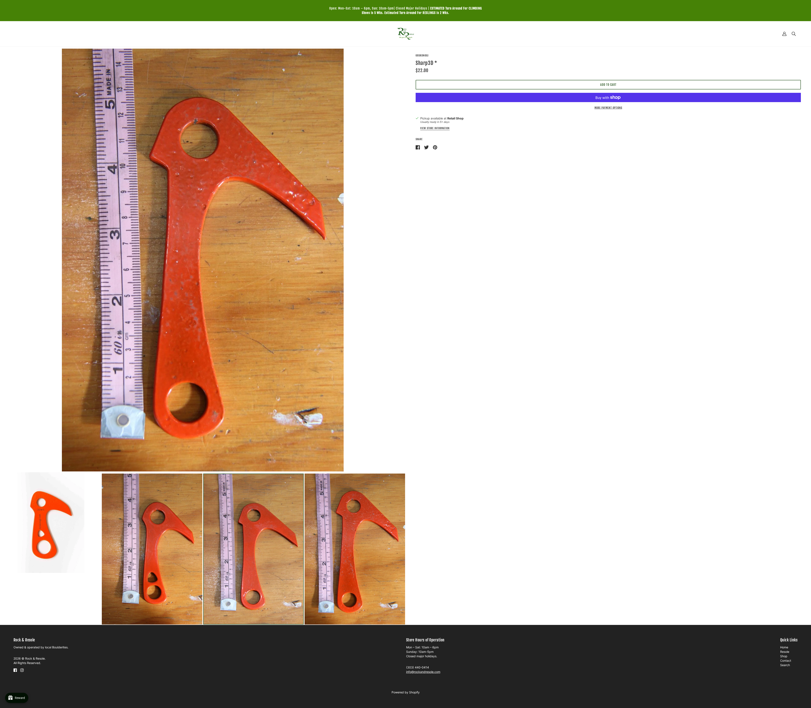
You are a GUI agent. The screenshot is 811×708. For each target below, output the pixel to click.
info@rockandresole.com (423, 672)
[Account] (784, 34)
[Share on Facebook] (418, 147)
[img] (15, 670)
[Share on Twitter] (426, 147)
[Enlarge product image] (202, 260)
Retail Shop (455, 118)
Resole (784, 651)
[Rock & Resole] (405, 33)
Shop (783, 656)
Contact (785, 660)
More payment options (608, 107)
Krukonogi (422, 55)
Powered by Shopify (406, 692)
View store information (435, 128)
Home (784, 647)
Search (785, 665)
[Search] (794, 34)
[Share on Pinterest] (435, 147)
